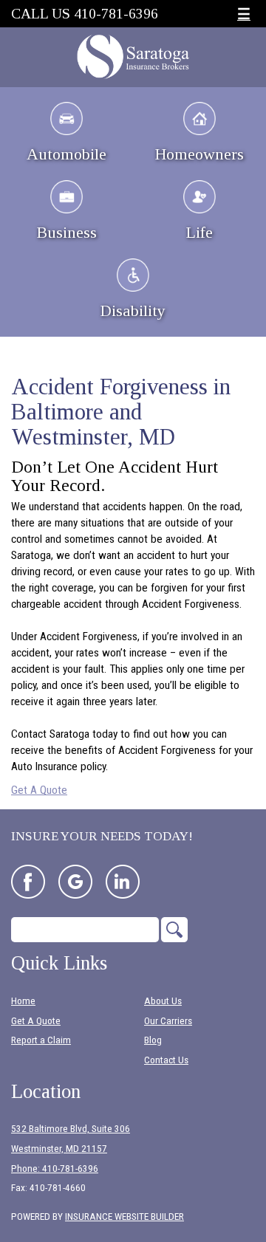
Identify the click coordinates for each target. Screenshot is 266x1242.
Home (23, 1000)
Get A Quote (39, 790)
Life (199, 232)
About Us (163, 1000)
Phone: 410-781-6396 (54, 1168)
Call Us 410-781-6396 (84, 13)
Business (67, 232)
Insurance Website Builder (124, 1216)
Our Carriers (168, 1020)
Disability (133, 310)
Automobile (66, 154)
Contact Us (166, 1060)
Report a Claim (41, 1040)
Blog (153, 1040)
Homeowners (199, 154)
